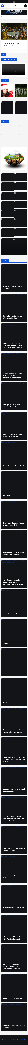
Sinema (5, 673)
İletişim (5, 702)
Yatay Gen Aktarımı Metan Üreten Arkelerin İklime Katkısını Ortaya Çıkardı (12, 375)
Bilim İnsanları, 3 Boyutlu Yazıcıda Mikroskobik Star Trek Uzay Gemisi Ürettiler (12, 346)
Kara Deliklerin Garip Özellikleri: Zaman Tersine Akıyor (12, 878)
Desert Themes (23, 1039)
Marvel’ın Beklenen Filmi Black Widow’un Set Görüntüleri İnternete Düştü (13, 582)
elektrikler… (7, 495)
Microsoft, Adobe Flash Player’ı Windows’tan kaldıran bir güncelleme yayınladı (14, 967)
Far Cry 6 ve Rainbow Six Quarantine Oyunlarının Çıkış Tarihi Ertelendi (13, 819)
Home (2, 16)
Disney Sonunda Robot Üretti (13, 466)
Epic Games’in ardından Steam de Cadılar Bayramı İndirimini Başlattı (14, 760)
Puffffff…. (6, 643)
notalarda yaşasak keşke (11, 614)
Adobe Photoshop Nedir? (10, 43)
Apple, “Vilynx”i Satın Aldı (12, 998)
